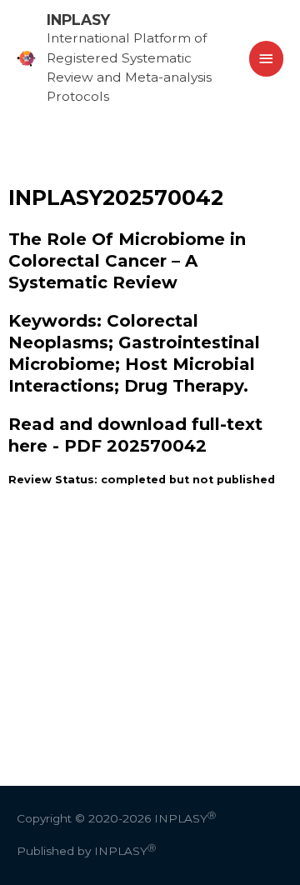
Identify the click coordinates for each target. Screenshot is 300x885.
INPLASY (78, 19)
